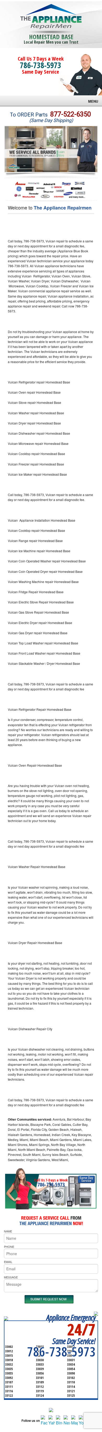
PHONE (9, 1246)
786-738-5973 (40, 65)
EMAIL (8, 1262)
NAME (8, 1231)
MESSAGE (11, 1277)
